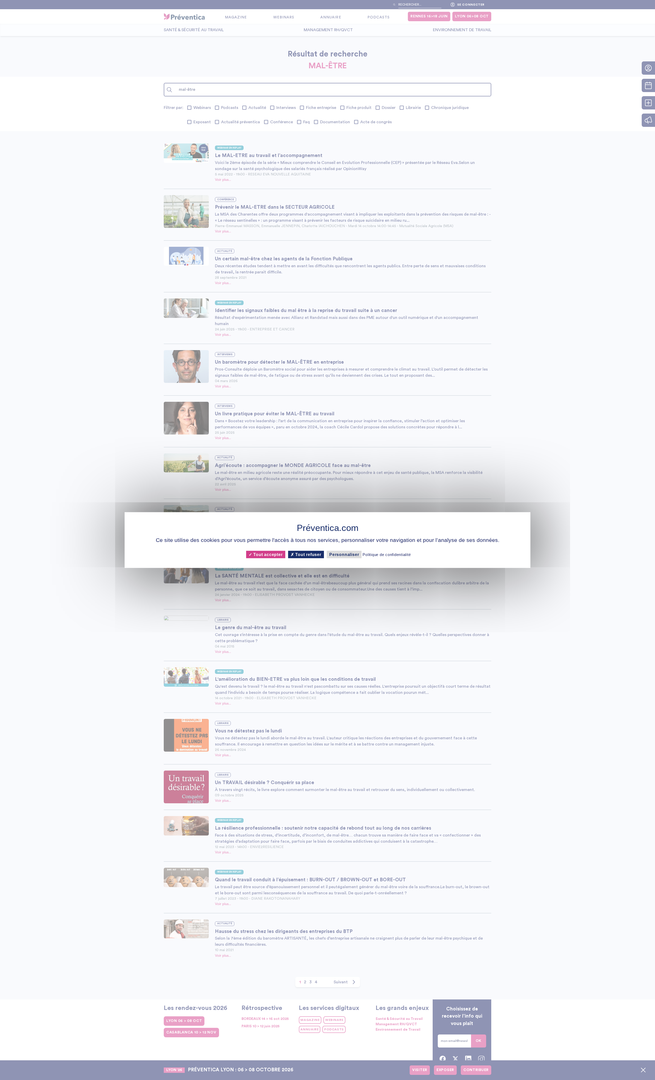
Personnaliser (344, 554)
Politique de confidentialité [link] (387, 554)
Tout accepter (267, 554)
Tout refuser (307, 554)
